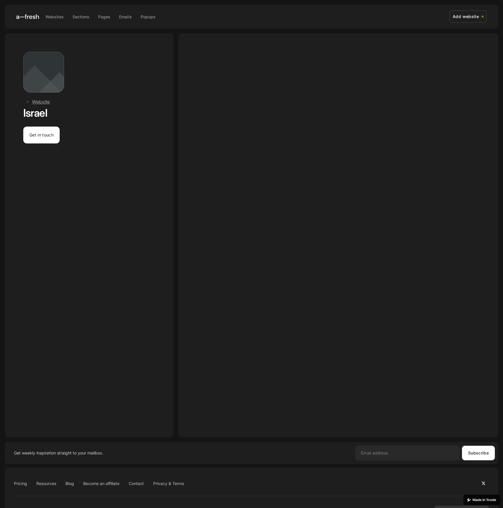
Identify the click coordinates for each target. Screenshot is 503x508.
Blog (69, 483)
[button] (41, 135)
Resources (46, 483)
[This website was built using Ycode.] (481, 500)
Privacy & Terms (168, 483)
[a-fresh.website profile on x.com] (483, 483)
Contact (136, 483)
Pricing (20, 483)
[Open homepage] (27, 16)
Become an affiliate (101, 483)
